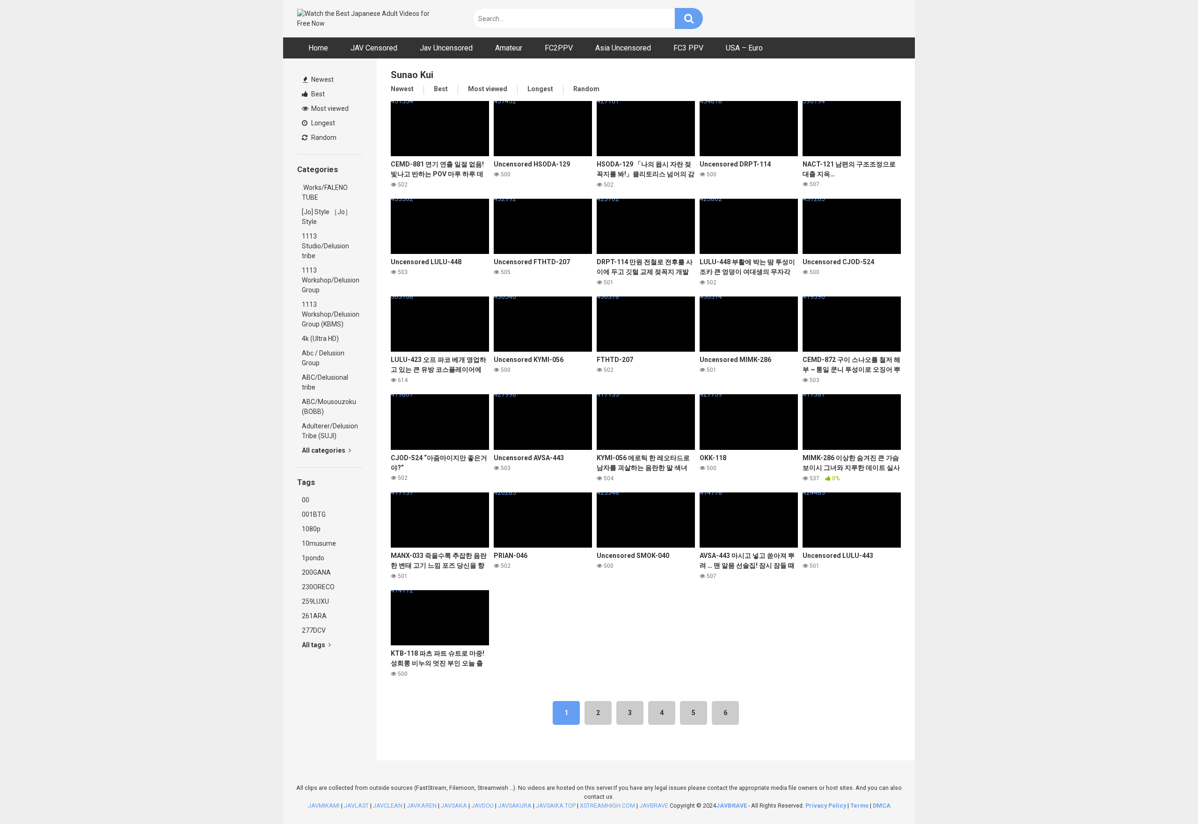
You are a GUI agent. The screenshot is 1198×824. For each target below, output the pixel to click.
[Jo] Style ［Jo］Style (326, 216)
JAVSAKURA (515, 805)
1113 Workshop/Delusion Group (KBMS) (330, 314)
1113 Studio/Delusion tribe (325, 246)
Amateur (508, 47)
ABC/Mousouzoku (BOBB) (329, 406)
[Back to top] (1166, 795)
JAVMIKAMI (324, 805)
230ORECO (318, 587)
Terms (860, 805)
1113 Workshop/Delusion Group (330, 280)
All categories (324, 450)
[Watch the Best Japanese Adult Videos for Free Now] (367, 19)
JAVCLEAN (387, 805)
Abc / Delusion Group (323, 358)
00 (305, 500)
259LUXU (315, 601)
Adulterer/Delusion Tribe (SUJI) (330, 431)
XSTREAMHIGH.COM (607, 805)
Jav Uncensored (446, 47)
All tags (314, 645)
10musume (319, 543)
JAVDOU (482, 805)
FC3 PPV (688, 47)
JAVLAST (356, 805)
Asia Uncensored (623, 47)
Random (323, 137)
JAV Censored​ (374, 47)
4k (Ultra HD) (320, 338)
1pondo (313, 558)
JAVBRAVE (653, 805)
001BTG (314, 514)
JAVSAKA (454, 805)
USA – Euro (744, 47)
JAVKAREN (422, 805)
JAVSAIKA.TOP (556, 805)
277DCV (314, 630)
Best (317, 94)
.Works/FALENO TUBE (325, 192)
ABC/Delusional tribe (325, 382)
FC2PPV (559, 47)
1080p (311, 529)
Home (318, 47)
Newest (322, 79)
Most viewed (329, 108)
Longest (322, 123)
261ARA (314, 616)
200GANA (316, 572)
